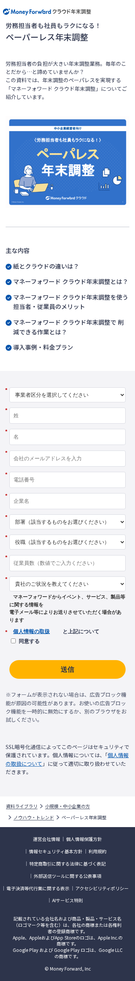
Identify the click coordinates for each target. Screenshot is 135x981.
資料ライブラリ (22, 806)
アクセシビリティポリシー (102, 888)
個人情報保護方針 (84, 839)
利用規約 (97, 851)
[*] (67, 385)
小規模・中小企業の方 (67, 806)
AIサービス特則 (67, 900)
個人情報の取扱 (31, 631)
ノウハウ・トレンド (34, 817)
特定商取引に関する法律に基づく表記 (67, 864)
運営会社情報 (46, 839)
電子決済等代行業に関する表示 (37, 888)
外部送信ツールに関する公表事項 (67, 876)
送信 (67, 669)
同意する (29, 641)
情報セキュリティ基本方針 (55, 851)
